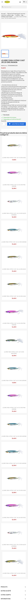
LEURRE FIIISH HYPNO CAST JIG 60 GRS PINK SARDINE (14, 324)
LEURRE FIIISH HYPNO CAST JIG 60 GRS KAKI (14, 573)
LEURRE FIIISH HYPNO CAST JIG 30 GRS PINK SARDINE (14, 185)
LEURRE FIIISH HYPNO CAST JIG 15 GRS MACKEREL (14, 352)
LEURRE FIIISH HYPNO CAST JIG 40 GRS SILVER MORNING (14, 545)
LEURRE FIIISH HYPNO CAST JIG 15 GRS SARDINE (14, 463)
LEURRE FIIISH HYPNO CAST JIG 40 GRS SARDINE (14, 242)
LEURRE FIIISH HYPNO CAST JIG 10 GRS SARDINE (14, 380)
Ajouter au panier (16, 124)
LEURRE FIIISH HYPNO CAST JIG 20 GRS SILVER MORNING (14, 214)
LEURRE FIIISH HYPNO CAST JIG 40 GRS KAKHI (14, 269)
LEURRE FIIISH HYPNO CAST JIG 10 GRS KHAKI (14, 157)
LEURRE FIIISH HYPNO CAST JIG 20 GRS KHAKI (14, 296)
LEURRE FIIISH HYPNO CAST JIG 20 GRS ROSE (14, 517)
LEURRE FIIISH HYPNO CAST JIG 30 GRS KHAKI (14, 490)
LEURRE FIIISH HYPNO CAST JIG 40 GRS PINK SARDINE (14, 408)
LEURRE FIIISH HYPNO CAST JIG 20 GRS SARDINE (14, 436)
